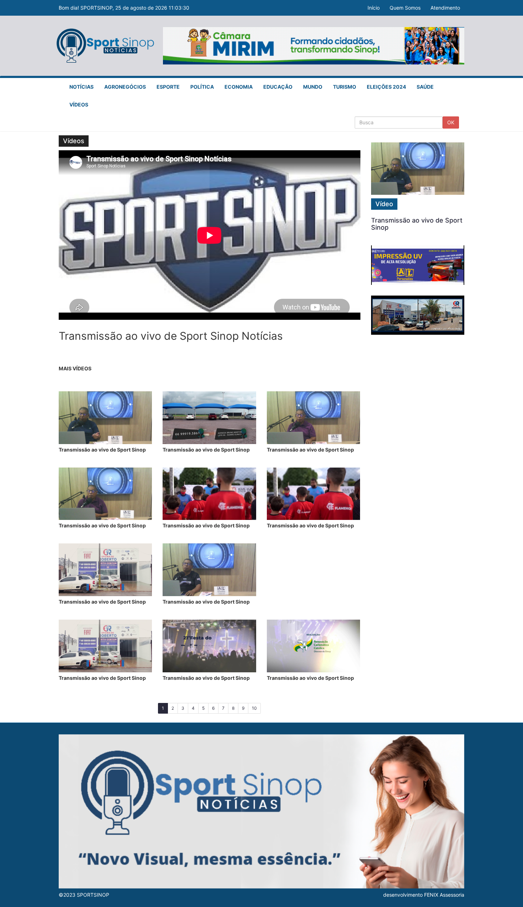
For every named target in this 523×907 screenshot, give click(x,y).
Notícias (81, 87)
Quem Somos (405, 8)
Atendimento (445, 8)
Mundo (312, 87)
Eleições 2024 (386, 87)
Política (202, 87)
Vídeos (78, 104)
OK (450, 122)
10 (254, 708)
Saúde (425, 87)
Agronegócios (125, 87)
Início (374, 8)
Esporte (168, 87)
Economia (238, 87)
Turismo (344, 87)
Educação (277, 87)
